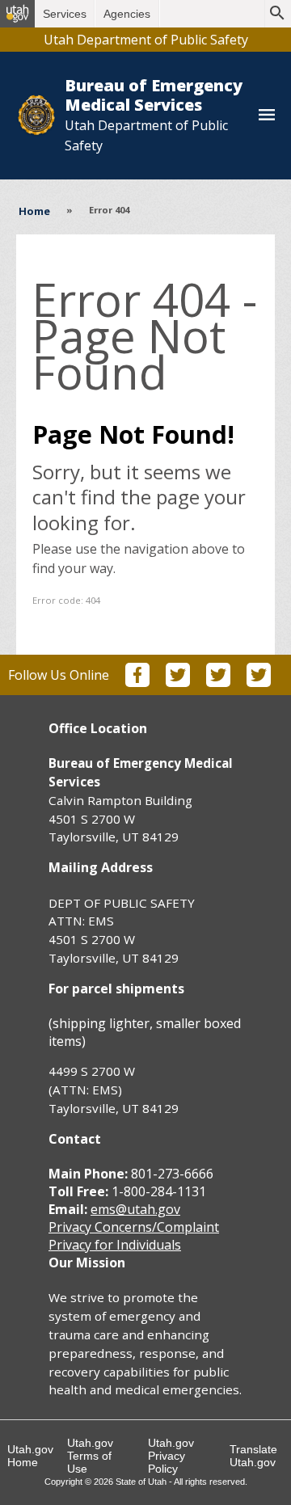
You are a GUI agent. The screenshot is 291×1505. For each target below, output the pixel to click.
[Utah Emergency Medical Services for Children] (218, 682)
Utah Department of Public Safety (146, 39)
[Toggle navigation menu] (267, 115)
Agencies (126, 13)
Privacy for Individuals (114, 1245)
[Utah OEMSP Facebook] (137, 682)
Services (64, 13)
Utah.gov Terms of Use (90, 1455)
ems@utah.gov (135, 1209)
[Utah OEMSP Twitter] (178, 682)
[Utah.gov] (17, 13)
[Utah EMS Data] (259, 682)
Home (34, 211)
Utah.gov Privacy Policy (171, 1455)
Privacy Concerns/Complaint (133, 1227)
